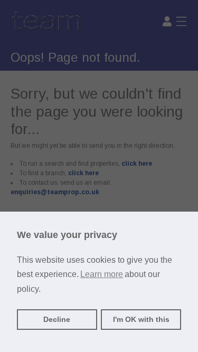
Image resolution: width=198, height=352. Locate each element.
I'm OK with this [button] (141, 319)
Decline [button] (56, 319)
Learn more (101, 274)
